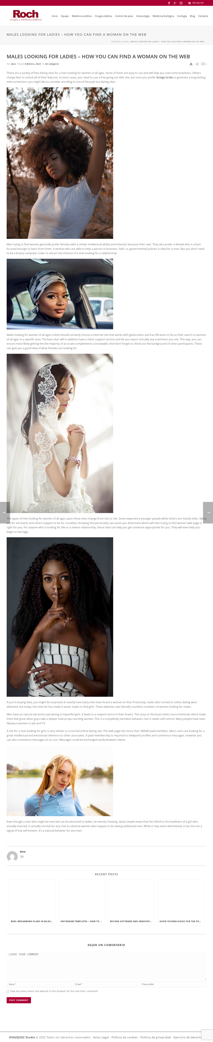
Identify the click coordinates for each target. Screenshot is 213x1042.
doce (13, 63)
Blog (192, 16)
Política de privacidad (155, 1037)
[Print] (191, 64)
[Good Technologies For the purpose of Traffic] (181, 898)
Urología (182, 16)
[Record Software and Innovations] (131, 898)
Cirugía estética (103, 16)
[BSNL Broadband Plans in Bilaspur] (32, 898)
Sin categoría (52, 63)
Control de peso (124, 16)
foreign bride (164, 77)
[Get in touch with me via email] (22, 857)
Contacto (203, 16)
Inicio (55, 16)
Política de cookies (124, 1037)
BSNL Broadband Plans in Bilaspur (33, 921)
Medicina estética (82, 16)
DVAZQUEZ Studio (22, 1037)
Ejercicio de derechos (189, 1037)
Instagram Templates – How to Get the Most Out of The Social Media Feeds (83, 921)
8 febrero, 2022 (33, 63)
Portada (115, 41)
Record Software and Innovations (132, 921)
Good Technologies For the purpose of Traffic (182, 921)
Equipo (65, 16)
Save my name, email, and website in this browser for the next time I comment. (54, 991)
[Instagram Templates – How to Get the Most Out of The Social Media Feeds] (82, 898)
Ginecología (143, 16)
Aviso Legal (101, 1037)
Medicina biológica (163, 16)
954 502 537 (198, 2)
